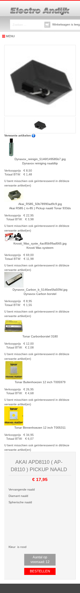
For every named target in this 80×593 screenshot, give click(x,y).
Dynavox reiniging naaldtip (40, 161)
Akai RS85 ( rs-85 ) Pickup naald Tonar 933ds (40, 206)
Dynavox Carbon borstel (40, 292)
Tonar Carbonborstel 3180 (40, 336)
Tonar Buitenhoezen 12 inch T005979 (40, 382)
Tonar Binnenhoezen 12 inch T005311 (40, 427)
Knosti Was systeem (40, 245)
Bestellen (40, 571)
